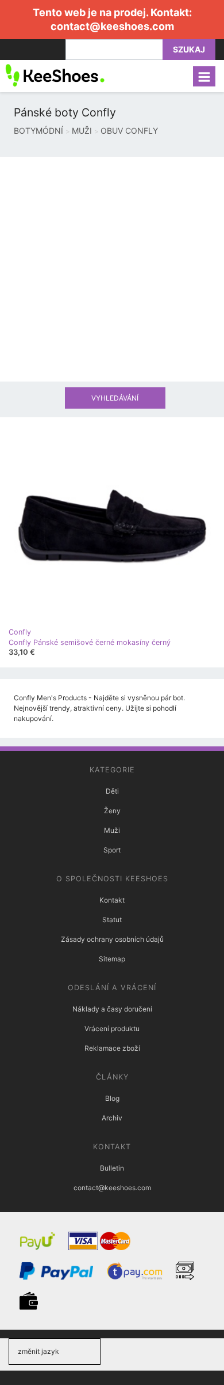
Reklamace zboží (112, 1048)
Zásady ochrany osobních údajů (112, 939)
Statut (112, 919)
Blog (112, 1098)
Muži (112, 830)
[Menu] (204, 76)
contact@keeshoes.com (112, 26)
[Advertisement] (112, 269)
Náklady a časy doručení (112, 1009)
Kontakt (112, 900)
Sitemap (112, 958)
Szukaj (189, 49)
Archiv (112, 1118)
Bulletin (112, 1168)
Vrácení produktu (112, 1028)
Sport (112, 850)
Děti (112, 791)
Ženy (112, 810)
